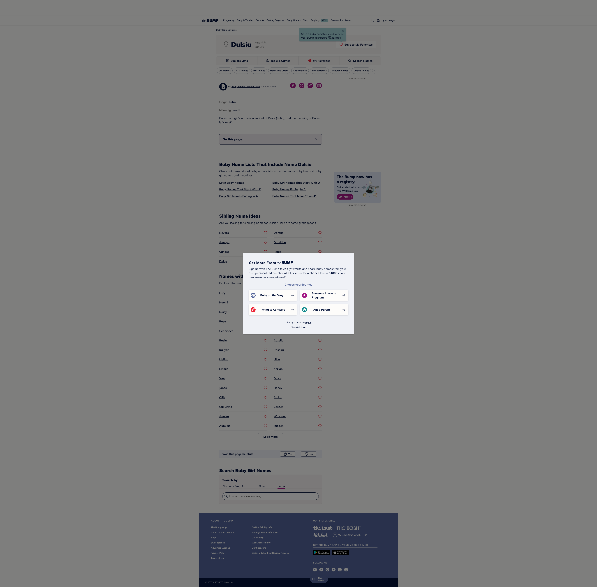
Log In (308, 322)
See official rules (299, 327)
